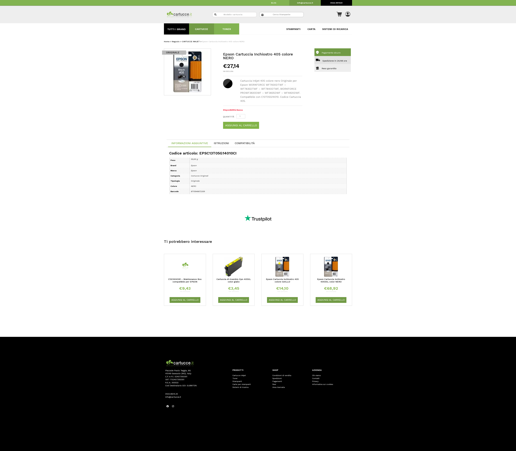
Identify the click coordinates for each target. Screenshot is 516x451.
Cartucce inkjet (239, 375)
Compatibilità (245, 143)
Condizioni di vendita (281, 375)
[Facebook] (167, 406)
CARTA (311, 29)
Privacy (315, 381)
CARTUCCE (201, 29)
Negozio (176, 41)
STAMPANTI (293, 29)
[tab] (189, 143)
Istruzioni (221, 143)
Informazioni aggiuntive (189, 143)
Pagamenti (277, 381)
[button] (339, 14)
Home (166, 41)
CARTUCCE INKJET (191, 41)
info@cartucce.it (305, 3)
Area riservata (278, 387)
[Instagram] (173, 406)
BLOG (273, 3)
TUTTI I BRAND (176, 29)
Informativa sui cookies (322, 384)
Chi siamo (316, 375)
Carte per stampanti (241, 384)
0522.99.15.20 (171, 394)
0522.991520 (336, 3)
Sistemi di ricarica (240, 387)
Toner (235, 378)
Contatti (315, 378)
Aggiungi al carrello (241, 125)
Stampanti (237, 381)
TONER (226, 29)
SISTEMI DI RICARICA (335, 29)
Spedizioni (277, 378)
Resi (274, 384)
